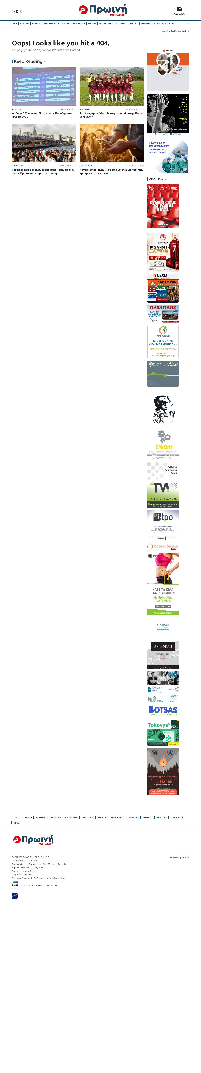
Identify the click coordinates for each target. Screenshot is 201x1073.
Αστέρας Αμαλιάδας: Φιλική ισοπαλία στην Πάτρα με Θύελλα (111, 114)
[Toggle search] (188, 23)
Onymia (185, 857)
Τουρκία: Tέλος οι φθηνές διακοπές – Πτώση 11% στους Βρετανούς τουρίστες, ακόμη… (43, 171)
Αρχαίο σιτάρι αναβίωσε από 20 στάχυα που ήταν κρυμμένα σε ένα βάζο (111, 171)
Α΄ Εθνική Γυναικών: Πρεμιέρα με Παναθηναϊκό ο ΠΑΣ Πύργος (43, 114)
